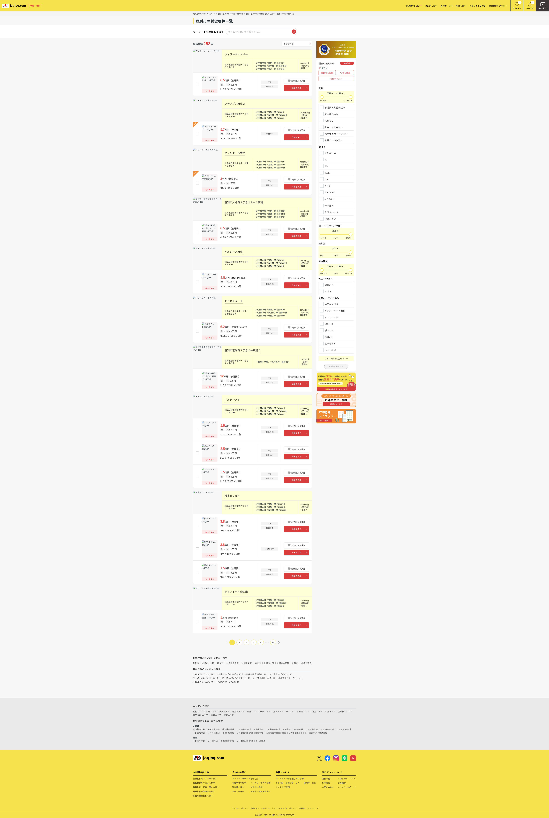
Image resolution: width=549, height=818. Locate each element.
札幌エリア (198, 711)
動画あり (329, 285)
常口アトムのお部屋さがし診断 (290, 778)
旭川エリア (278, 711)
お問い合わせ (328, 787)
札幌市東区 (247, 663)
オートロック (331, 317)
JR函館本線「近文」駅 (203, 681)
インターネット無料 (335, 310)
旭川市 (196, 663)
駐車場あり (330, 343)
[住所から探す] (336, 416)
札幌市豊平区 (232, 663)
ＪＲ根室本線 (272, 729)
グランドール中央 (235, 153)
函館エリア (216, 715)
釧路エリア (304, 711)
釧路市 (295, 663)
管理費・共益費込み (335, 107)
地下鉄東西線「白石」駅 (290, 677)
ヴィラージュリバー (236, 54)
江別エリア (224, 711)
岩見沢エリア (238, 711)
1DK (326, 166)
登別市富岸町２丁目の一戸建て (243, 350)
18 (273, 642)
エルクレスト (232, 399)
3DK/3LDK (330, 192)
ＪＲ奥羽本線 (199, 740)
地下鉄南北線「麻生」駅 (264, 677)
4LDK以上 (329, 199)
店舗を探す (461, 6)
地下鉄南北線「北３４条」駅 (206, 677)
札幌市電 (259, 732)
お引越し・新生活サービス (288, 782)
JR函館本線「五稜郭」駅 (255, 674)
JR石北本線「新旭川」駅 (280, 674)
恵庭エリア (252, 711)
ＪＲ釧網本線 (228, 732)
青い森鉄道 (260, 740)
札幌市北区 (269, 663)
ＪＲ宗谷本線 (199, 732)
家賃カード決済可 (334, 140)
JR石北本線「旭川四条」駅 (228, 674)
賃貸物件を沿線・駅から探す (206, 787)
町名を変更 (345, 72)
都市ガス (329, 330)
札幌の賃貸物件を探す (203, 795)
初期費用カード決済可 (336, 133)
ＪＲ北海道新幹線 (245, 732)
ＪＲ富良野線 (343, 729)
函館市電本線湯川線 (298, 732)
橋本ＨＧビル (232, 495)
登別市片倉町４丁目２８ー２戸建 (244, 202)
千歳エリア (265, 711)
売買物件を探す (239, 782)
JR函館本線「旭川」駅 (203, 674)
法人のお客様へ (257, 787)
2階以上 (329, 337)
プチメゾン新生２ (235, 103)
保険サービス (310, 782)
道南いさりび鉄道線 (318, 732)
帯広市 (258, 663)
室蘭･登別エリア (200, 715)
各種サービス (447, 6)
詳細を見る (297, 88)
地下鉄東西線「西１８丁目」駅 (236, 677)
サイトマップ (313, 808)
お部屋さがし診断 (478, 6)
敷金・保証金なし (334, 127)
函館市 (220, 663)
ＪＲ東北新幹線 (227, 740)
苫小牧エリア (344, 711)
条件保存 (347, 63)
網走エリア (330, 711)
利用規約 (302, 808)
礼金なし (329, 120)
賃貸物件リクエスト (498, 6)
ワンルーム (330, 153)
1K (326, 159)
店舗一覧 (326, 778)
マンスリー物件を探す (260, 782)
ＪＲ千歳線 (286, 729)
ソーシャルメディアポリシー (285, 808)
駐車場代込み (331, 114)
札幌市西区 (306, 663)
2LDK (327, 185)
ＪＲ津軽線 (213, 740)
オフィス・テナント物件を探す (246, 778)
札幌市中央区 (208, 663)
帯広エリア (291, 711)
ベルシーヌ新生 (234, 251)
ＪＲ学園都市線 (327, 729)
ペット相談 (330, 350)
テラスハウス (331, 212)
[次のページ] (279, 642)
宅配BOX (329, 323)
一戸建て (329, 205)
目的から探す (431, 6)
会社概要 (342, 782)
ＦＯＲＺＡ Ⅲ (234, 301)
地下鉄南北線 (199, 729)
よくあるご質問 (283, 787)
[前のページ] (226, 642)
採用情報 (326, 782)
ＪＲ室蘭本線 (257, 729)
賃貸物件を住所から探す (204, 791)
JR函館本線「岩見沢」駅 (227, 681)
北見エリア (317, 711)
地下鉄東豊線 (228, 729)
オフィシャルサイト (347, 787)
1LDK (327, 172)
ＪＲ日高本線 (312, 729)
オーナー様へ (238, 791)
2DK (327, 179)
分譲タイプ (330, 218)
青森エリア (229, 715)
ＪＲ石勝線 (298, 729)
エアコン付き (331, 304)
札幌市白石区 (283, 663)
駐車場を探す (238, 787)
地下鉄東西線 (214, 729)
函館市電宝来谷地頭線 (276, 732)
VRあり (328, 291)
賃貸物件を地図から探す (204, 782)
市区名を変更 (327, 72)
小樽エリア (211, 711)
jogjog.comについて (347, 778)
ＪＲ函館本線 (243, 729)
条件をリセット (336, 366)
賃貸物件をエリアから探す (205, 778)
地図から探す (336, 78)
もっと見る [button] (209, 91)
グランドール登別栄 (236, 591)
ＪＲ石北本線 (214, 732)
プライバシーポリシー (239, 808)
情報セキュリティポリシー (260, 808)
